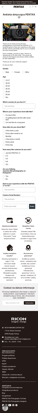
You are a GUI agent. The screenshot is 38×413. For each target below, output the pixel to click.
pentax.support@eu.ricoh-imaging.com (18, 339)
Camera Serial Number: (12, 195)
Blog (3, 393)
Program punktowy (8, 355)
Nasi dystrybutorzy (8, 353)
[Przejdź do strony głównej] (19, 7)
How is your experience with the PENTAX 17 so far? (18, 184)
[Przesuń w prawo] (34, 2)
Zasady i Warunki (7, 369)
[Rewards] (5, 408)
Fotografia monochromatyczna (12, 387)
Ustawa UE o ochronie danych (12, 375)
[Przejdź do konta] (33, 7)
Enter (32, 206)
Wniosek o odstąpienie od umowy (13, 377)
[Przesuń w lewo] (3, 2)
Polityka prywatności (9, 366)
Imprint (4, 364)
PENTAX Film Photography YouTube (14, 398)
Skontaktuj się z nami (12, 337)
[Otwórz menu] (2, 6)
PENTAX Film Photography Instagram (14, 401)
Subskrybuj (29, 303)
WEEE (4, 372)
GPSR (4, 361)
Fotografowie (6, 396)
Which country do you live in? (14, 102)
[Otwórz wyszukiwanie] (30, 7)
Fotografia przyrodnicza (10, 390)
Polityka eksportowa (9, 358)
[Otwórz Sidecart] (35, 7)
